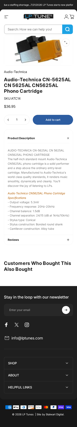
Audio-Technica (15, 72)
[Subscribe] (66, 310)
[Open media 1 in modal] (66, 42)
